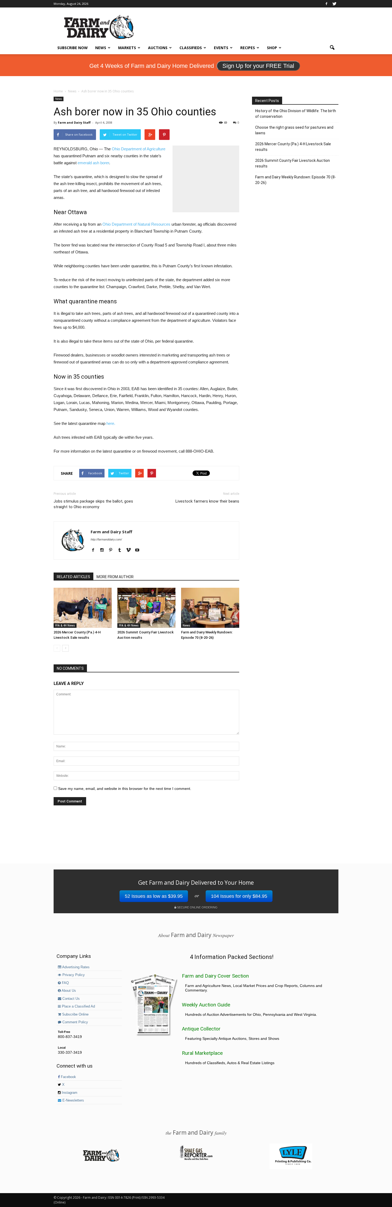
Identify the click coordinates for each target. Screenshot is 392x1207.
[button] (332, 47)
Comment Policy (74, 1022)
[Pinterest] (112, 550)
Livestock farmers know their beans (207, 501)
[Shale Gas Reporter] (196, 1159)
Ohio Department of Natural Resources (136, 224)
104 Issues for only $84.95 (239, 896)
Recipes (247, 47)
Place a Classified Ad (78, 1006)
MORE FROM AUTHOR (115, 577)
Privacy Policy (73, 975)
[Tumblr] (121, 550)
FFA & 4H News (65, 625)
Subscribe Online (75, 1014)
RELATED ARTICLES (73, 577)
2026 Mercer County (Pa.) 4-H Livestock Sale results (293, 147)
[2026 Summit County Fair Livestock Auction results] (146, 608)
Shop (272, 47)
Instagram (69, 1093)
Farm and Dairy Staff (74, 122)
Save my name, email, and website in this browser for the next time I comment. (124, 788)
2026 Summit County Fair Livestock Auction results (292, 163)
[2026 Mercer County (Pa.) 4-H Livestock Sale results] (83, 608)
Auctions (157, 47)
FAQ (65, 983)
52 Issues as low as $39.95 (154, 896)
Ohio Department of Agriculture (138, 149)
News (100, 47)
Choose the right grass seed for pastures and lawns (294, 130)
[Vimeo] (130, 550)
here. (110, 423)
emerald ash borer (93, 162)
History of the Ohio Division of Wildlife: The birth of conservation (295, 114)
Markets (127, 47)
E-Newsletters (72, 1100)
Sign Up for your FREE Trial (258, 65)
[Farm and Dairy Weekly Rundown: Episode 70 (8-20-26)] (210, 608)
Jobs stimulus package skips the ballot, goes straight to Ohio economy (93, 504)
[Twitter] (334, 4)
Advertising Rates (75, 967)
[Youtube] (139, 550)
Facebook (68, 1077)
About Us (68, 991)
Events (221, 47)
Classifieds (190, 47)
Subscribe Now (72, 47)
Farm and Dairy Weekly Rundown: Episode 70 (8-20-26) (295, 180)
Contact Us (70, 999)
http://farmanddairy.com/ (106, 539)
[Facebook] (326, 4)
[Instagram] (103, 550)
